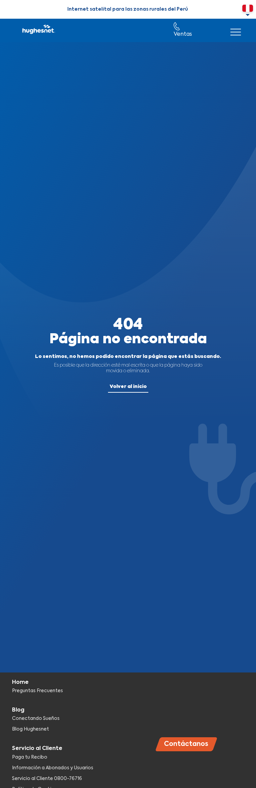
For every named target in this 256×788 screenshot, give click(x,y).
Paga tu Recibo (29, 757)
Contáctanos (186, 744)
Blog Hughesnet (30, 729)
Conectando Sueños (36, 718)
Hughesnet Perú (38, 30)
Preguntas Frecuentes (37, 690)
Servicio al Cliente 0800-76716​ (47, 778)
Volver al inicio (128, 386)
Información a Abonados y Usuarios (52, 768)
